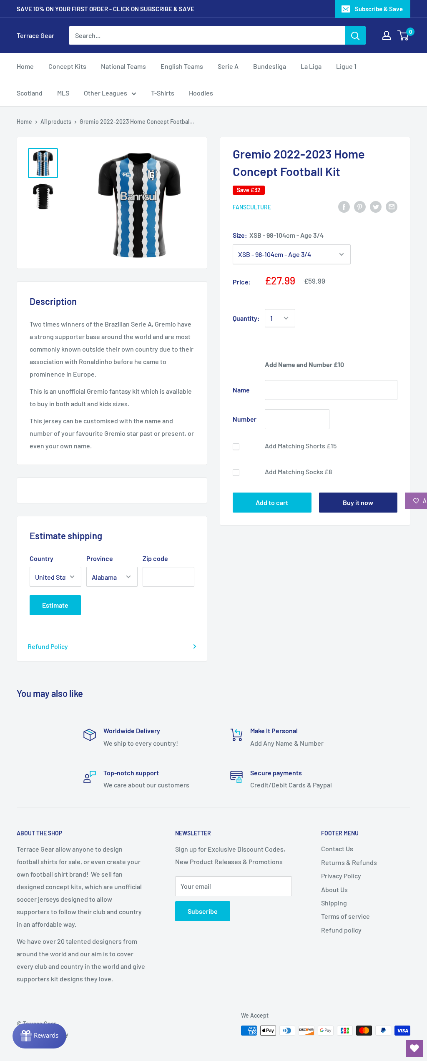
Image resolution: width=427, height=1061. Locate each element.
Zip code (155, 558)
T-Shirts (162, 93)
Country (41, 558)
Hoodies (201, 93)
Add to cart (272, 502)
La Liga (311, 66)
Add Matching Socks (298, 471)
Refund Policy (48, 646)
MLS (63, 93)
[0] (403, 35)
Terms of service (345, 916)
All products (55, 121)
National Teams (123, 66)
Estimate (55, 605)
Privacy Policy (341, 876)
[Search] (355, 35)
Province (99, 558)
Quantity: (246, 318)
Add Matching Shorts (301, 446)
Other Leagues (105, 93)
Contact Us (337, 848)
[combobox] (207, 35)
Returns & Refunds (349, 862)
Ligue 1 (346, 66)
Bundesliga (269, 66)
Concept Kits (67, 66)
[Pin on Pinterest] (360, 206)
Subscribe (203, 911)
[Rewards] (39, 1035)
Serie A (228, 66)
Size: (278, 235)
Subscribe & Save (379, 9)
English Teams (182, 66)
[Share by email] (391, 206)
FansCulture (252, 207)
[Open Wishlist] (414, 1048)
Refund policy (341, 930)
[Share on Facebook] (344, 206)
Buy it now (358, 502)
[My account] (386, 35)
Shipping (334, 903)
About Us (334, 889)
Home (25, 66)
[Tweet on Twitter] (376, 206)
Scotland (30, 93)
